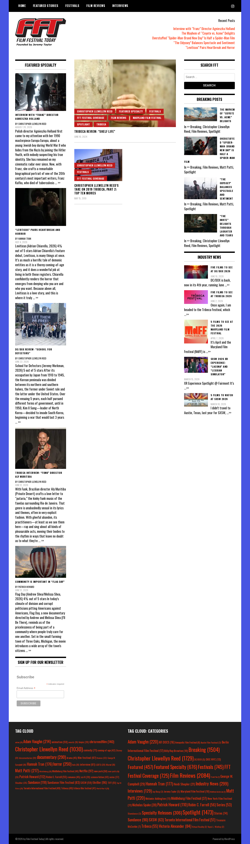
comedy (90, 750)
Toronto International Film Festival (41, 788)
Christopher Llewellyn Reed (94, 111)
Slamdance (134, 813)
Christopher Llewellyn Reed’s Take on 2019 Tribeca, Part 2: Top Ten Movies (96, 189)
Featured (140, 766)
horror (62, 764)
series (114, 777)
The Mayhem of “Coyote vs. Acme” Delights (208, 33)
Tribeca (101, 124)
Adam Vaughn (37, 741)
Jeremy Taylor (172, 791)
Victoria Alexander (175, 826)
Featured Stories (45, 5)
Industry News (212, 783)
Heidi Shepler (184, 784)
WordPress (229, 839)
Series (224, 804)
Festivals (72, 5)
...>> (227, 284)
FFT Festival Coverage (90, 118)
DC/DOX (199, 759)
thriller (99, 782)
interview (87, 764)
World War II (102, 788)
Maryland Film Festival (147, 118)
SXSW (86, 782)
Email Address (26, 688)
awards (73, 742)
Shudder (21, 782)
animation (60, 742)
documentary (51, 757)
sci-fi (85, 777)
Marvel (110, 764)
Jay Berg (157, 791)
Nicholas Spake (144, 804)
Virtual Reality (199, 826)
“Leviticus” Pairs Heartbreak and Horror (210, 47)
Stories (220, 813)
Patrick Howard (32, 776)
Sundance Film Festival (63, 782)
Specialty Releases (162, 812)
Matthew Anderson (217, 791)
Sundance (37, 782)
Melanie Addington (157, 798)
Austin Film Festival (211, 742)
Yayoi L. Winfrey (216, 826)
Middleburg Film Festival (65, 771)
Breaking (204, 749)
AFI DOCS (166, 742)
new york (100, 771)
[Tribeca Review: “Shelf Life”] (125, 93)
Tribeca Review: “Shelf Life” (94, 131)
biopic (84, 742)
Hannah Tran (40, 764)
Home (22, 5)
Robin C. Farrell (56, 777)
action (19, 742)
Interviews (120, 5)
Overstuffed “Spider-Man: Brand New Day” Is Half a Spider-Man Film (193, 38)
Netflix (86, 770)
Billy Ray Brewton (176, 751)
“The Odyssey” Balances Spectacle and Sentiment (204, 42)
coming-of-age (106, 750)
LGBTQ (100, 764)
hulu (75, 764)
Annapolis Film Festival (187, 742)
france (102, 757)
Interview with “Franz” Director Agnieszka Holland (204, 28)
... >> (57, 182)
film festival (87, 757)
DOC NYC (213, 759)
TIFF (112, 782)
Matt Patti (27, 770)
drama (72, 758)
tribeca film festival (85, 788)
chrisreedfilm (101, 741)
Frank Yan (215, 776)
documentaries (27, 757)
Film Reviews (95, 5)
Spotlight (83, 124)
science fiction (100, 777)
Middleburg (45, 771)
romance (74, 777)
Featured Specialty (131, 111)
